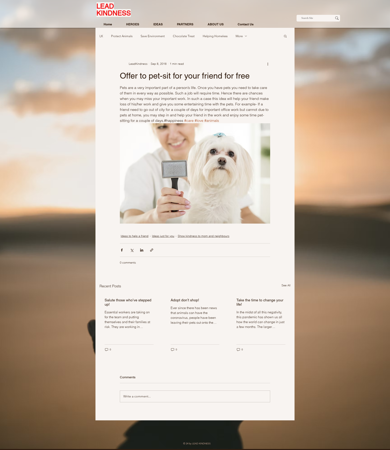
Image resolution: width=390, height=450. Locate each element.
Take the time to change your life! (259, 302)
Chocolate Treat (184, 36)
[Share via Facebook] (122, 250)
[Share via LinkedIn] (142, 250)
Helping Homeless (215, 36)
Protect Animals (121, 36)
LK (101, 36)
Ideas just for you (163, 236)
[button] (285, 36)
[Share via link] (152, 250)
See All (286, 285)
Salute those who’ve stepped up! (128, 302)
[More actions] (267, 63)
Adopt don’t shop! (185, 300)
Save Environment (153, 36)
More (239, 36)
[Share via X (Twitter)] (132, 250)
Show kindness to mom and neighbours (203, 236)
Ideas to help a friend (134, 236)
